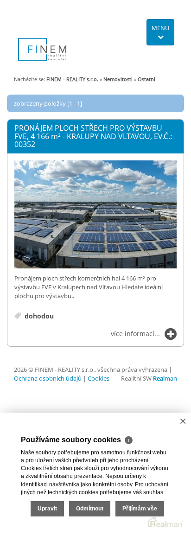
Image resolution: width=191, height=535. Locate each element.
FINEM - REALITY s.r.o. (72, 79)
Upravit (47, 508)
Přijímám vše (139, 508)
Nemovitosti (118, 79)
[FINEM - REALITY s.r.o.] (42, 34)
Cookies (98, 378)
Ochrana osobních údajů (48, 378)
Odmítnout (89, 508)
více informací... (135, 333)
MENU (160, 28)
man (165, 378)
